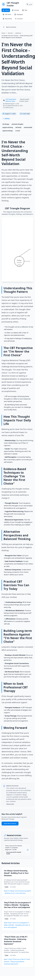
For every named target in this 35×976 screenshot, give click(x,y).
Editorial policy (10, 804)
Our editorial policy (8, 107)
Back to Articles (11, 27)
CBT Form (8, 14)
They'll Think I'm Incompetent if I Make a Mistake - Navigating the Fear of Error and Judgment (17, 905)
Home (7, 10)
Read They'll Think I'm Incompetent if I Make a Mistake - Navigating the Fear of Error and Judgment (17, 925)
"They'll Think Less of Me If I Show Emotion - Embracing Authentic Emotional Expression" (15, 940)
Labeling (18, 33)
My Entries (8, 19)
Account (20, 19)
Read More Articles (10, 823)
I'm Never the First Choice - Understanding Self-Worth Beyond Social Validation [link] (17, 36)
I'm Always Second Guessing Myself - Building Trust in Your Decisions (16, 873)
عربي (30, 4)
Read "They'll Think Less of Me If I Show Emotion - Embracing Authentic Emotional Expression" (17, 961)
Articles (16, 10)
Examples (20, 14)
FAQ (26, 10)
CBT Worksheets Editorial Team (11, 100)
